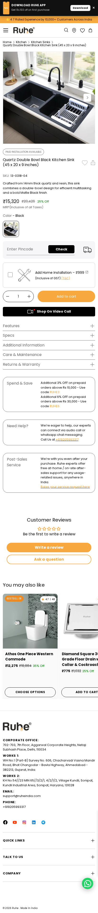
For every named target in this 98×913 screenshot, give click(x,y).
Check (61, 249)
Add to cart (66, 296)
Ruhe (15, 908)
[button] (91, 30)
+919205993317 (67, 439)
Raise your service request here (65, 486)
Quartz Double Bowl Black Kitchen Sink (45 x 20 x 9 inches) (44, 45)
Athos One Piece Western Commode (29, 656)
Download (80, 8)
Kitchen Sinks (40, 42)
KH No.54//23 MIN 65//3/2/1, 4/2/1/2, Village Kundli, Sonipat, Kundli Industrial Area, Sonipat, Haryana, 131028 (48, 782)
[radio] (11, 229)
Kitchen (21, 42)
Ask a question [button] (49, 559)
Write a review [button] (49, 547)
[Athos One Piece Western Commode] (30, 621)
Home (7, 42)
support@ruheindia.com (22, 796)
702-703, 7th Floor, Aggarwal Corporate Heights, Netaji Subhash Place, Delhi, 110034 (44, 747)
